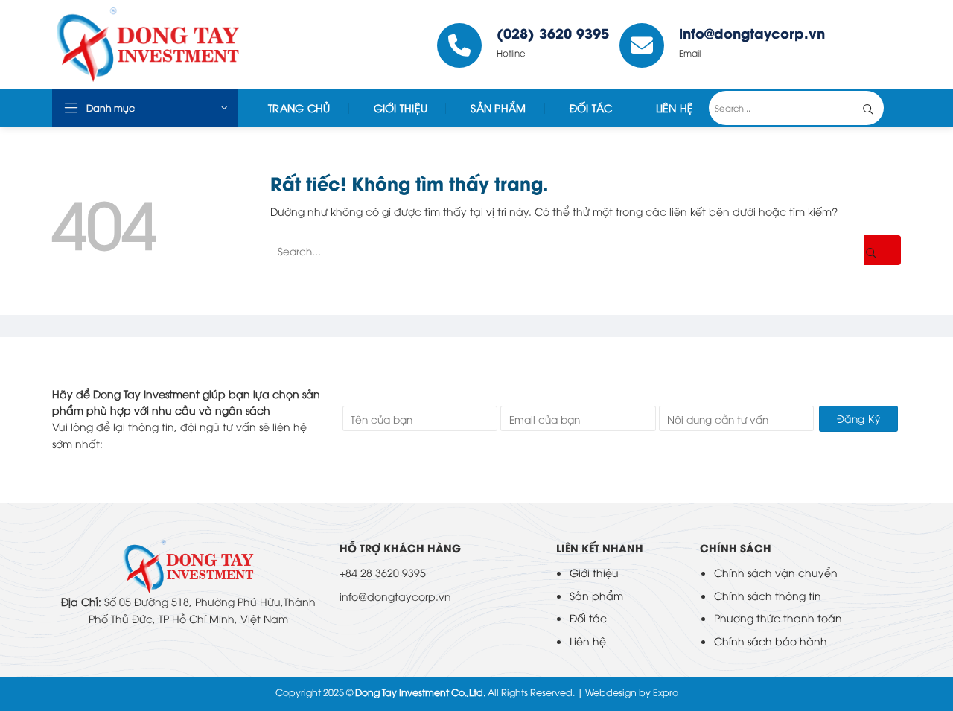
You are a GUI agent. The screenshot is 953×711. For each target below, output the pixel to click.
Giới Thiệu (401, 108)
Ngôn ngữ (868, 44)
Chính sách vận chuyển (776, 572)
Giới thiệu (594, 572)
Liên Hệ (675, 108)
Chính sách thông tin (767, 595)
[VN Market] (162, 44)
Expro (665, 692)
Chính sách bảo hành (770, 641)
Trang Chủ (299, 108)
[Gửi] (879, 108)
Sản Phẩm (498, 108)
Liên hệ (588, 641)
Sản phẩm (596, 595)
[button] (145, 108)
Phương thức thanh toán (778, 617)
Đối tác (591, 108)
